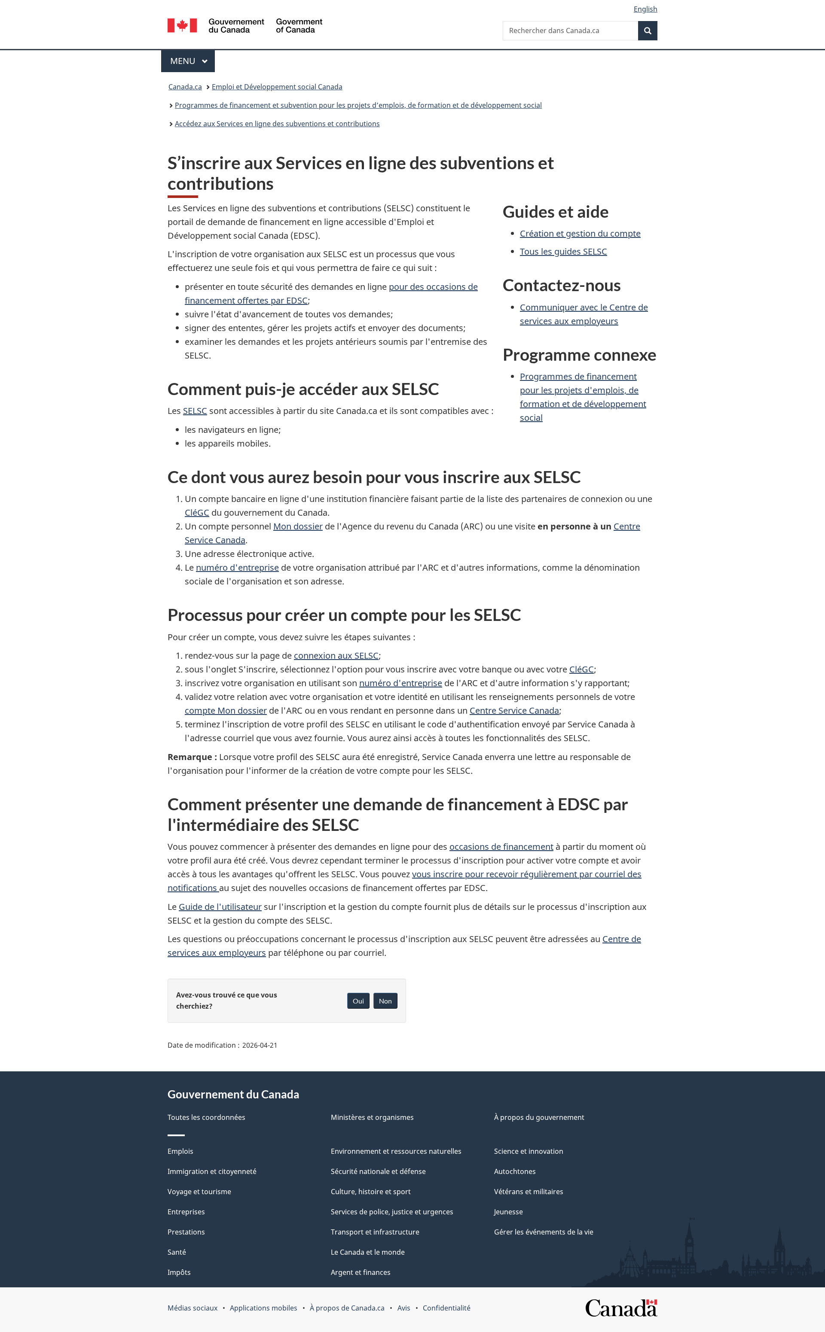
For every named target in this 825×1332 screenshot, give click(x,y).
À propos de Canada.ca (347, 1308)
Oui (358, 1001)
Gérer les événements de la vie (543, 1232)
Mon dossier (298, 526)
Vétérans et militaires (528, 1191)
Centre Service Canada (514, 710)
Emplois (180, 1151)
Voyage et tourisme (199, 1191)
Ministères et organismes (372, 1117)
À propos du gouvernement (539, 1117)
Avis (403, 1308)
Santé (177, 1252)
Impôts (179, 1272)
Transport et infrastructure (375, 1232)
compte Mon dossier (226, 710)
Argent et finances (361, 1272)
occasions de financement (501, 846)
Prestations (186, 1232)
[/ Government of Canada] (245, 26)
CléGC (197, 512)
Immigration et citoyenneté (212, 1171)
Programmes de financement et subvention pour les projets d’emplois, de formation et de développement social (358, 105)
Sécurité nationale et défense (378, 1171)
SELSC (195, 411)
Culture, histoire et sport (371, 1191)
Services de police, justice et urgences (392, 1211)
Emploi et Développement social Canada (277, 86)
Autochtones (515, 1171)
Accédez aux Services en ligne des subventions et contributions (277, 123)
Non (385, 1001)
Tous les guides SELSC (563, 251)
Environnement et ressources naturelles (396, 1151)
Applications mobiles (263, 1308)
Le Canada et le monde (368, 1252)
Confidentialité (447, 1308)
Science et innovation (528, 1151)
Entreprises (186, 1211)
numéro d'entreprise (237, 567)
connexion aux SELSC (336, 655)
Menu (192, 61)
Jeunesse (508, 1211)
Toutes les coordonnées (206, 1117)
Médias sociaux (192, 1308)
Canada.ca (185, 86)
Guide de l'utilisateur (220, 906)
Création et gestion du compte (580, 233)
